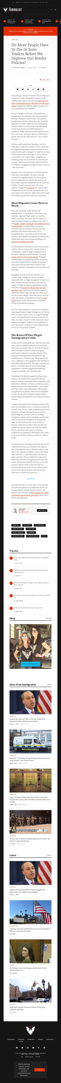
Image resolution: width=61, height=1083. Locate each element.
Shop (12, 618)
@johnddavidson (24, 512)
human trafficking (17, 529)
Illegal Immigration (18, 532)
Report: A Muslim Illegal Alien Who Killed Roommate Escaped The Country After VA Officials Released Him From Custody (30, 799)
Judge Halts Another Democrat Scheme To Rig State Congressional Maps (27, 1008)
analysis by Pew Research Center (22, 242)
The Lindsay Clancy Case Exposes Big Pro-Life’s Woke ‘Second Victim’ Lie (28, 969)
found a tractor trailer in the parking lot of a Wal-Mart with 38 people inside (30, 103)
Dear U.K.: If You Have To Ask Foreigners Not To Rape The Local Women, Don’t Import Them (30, 759)
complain (30, 188)
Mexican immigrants (33, 536)
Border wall (16, 525)
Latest (13, 855)
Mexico (44, 536)
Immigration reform (18, 536)
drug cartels (27, 525)
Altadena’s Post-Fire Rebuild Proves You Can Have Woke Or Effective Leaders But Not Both (30, 930)
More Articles (42, 510)
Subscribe (39, 1070)
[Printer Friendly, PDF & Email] (43, 89)
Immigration (31, 532)
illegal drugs (30, 529)
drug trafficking (39, 525)
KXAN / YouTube (46, 79)
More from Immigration (23, 684)
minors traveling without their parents (24, 257)
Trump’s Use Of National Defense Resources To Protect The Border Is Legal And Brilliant (30, 840)
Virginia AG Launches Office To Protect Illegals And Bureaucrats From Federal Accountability (27, 720)
